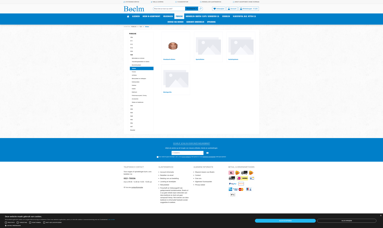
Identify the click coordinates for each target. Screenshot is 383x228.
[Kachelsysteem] (241, 46)
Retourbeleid (164, 185)
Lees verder (111, 219)
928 (131, 55)
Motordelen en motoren (138, 58)
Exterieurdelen (135, 82)
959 (131, 109)
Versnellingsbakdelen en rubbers (140, 61)
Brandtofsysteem (136, 65)
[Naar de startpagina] (134, 8)
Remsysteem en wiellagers (139, 78)
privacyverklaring (186, 156)
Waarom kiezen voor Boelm (204, 172)
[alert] (191, 220)
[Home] (128, 16)
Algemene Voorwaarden (203, 182)
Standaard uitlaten (169, 59)
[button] (60, 226)
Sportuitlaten (200, 59)
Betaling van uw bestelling (169, 178)
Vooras (134, 72)
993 (131, 119)
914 (131, 48)
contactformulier (137, 187)
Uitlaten (134, 68)
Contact (198, 175)
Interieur (134, 85)
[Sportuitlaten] (208, 46)
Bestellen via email (166, 175)
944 (131, 105)
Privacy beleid (200, 185)
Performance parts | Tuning (139, 95)
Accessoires (135, 99)
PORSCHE (132, 34)
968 (131, 116)
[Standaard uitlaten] (172, 46)
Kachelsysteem (233, 59)
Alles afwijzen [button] (347, 221)
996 (131, 123)
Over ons (198, 178)
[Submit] (207, 153)
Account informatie (167, 172)
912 (131, 44)
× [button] (381, 215)
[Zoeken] (200, 9)
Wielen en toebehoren (137, 102)
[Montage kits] (175, 79)
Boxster (132, 130)
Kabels (134, 88)
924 (131, 51)
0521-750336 (129, 178)
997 (131, 126)
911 (131, 41)
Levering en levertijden (168, 182)
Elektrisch (134, 92)
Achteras (134, 75)
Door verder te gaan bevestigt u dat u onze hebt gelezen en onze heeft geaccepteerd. (192, 156)
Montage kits (167, 92)
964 (131, 112)
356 (131, 37)
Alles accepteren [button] (285, 221)
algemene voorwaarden (209, 156)
